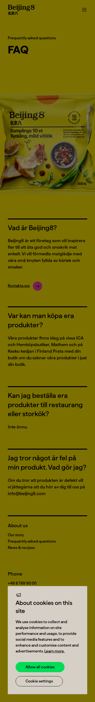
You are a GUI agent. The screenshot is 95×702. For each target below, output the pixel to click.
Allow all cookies (40, 667)
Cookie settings (39, 681)
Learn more (54, 651)
